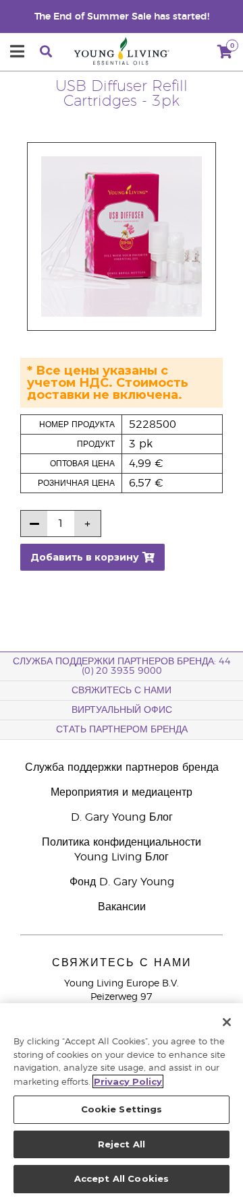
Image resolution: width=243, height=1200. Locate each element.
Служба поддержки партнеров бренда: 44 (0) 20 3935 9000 (122, 666)
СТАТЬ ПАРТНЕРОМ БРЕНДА (122, 729)
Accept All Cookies (121, 1178)
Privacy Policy (128, 1081)
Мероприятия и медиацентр (121, 792)
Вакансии (122, 907)
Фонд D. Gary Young (122, 882)
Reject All (121, 1144)
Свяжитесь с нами (121, 690)
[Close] (227, 1022)
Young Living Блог (121, 857)
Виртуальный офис (122, 710)
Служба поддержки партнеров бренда (122, 767)
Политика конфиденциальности (121, 842)
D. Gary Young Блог (122, 817)
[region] (121, 1101)
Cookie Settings (122, 1109)
